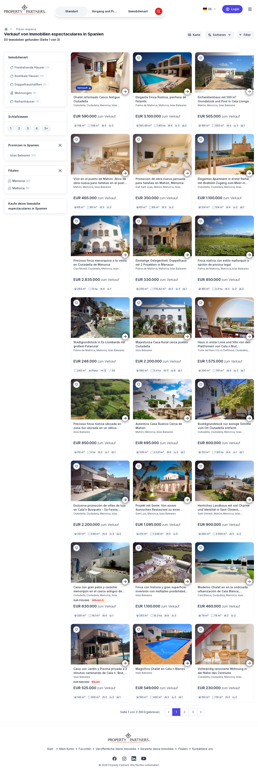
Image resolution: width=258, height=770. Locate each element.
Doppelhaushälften (30, 84)
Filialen (183, 749)
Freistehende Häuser (32, 67)
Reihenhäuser (27, 101)
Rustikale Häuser (29, 76)
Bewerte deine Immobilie (157, 749)
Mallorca (21, 188)
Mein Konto (66, 749)
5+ (46, 128)
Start (50, 749)
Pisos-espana (26, 29)
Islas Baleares (23, 155)
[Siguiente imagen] (125, 91)
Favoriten (85, 749)
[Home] (6, 29)
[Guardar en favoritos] (138, 58)
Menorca (21, 181)
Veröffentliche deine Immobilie (116, 749)
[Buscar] (158, 11)
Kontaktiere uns (202, 749)
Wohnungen (25, 93)
